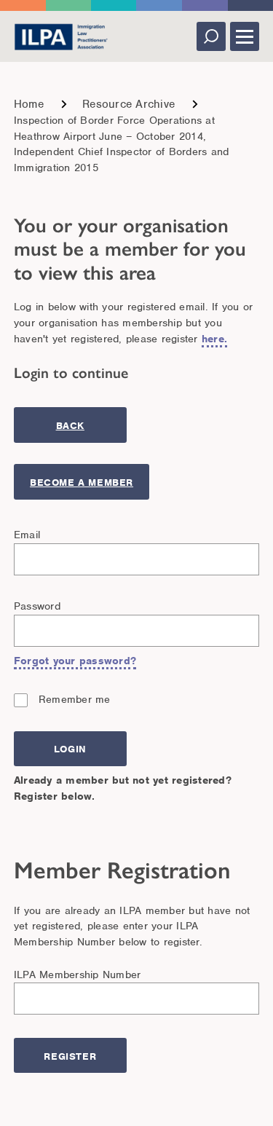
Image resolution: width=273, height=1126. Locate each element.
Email (27, 534)
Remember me (75, 699)
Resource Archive (128, 104)
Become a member (81, 482)
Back (70, 426)
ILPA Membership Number (77, 974)
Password (37, 606)
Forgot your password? (75, 660)
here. (214, 338)
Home (29, 104)
